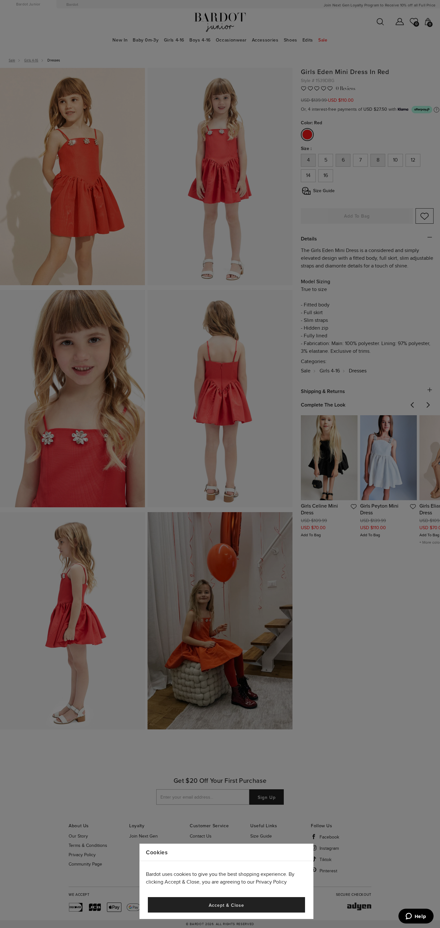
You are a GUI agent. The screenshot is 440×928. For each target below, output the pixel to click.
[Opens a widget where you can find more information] (416, 917)
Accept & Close (226, 905)
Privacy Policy (271, 882)
